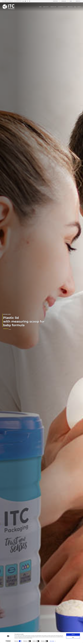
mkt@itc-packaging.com (8, 1)
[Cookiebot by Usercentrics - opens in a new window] (8, 641)
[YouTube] (25, 1)
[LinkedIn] (23, 1)
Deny (73, 637)
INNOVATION (70, 6)
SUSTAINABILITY (61, 6)
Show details (52, 641)
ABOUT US (45, 6)
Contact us (5, 328)
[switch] (29, 641)
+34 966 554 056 (18, 1)
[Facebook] (27, 1)
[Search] (75, 7)
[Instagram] (29, 1)
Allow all (73, 634)
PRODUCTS (53, 6)
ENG (78, 6)
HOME (40, 6)
